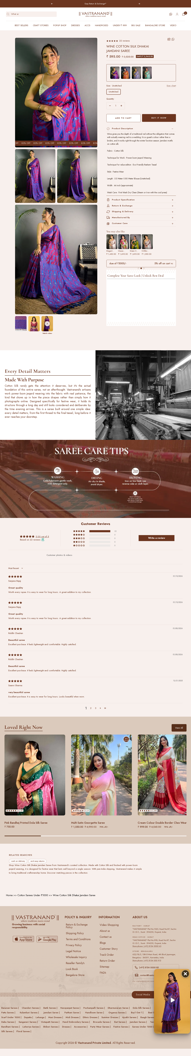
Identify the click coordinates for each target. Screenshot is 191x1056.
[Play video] (47, 323)
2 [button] (90, 708)
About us (105, 930)
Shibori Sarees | (51, 1026)
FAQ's (103, 972)
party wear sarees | (100, 1026)
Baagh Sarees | (148, 1017)
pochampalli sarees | (94, 1007)
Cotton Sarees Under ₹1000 (32, 895)
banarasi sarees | (10, 1007)
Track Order (107, 954)
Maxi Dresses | (55, 1017)
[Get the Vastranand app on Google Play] (47, 939)
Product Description (122, 128)
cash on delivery (18, 861)
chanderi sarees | (31, 1007)
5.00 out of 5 (42, 536)
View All (179, 727)
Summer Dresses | (110, 1017)
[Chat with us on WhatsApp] (170, 14)
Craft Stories (40, 25)
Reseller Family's (75, 963)
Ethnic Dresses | (91, 1017)
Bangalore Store (155, 25)
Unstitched (113, 91)
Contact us (106, 936)
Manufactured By (121, 217)
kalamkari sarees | (29, 1012)
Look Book (72, 969)
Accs (87, 25)
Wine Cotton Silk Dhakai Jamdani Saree (74, 895)
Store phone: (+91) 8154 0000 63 (147, 946)
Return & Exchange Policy (77, 925)
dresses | (66, 1026)
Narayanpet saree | (70, 1007)
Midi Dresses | (73, 1017)
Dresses (75, 25)
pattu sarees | (8, 1012)
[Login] (177, 14)
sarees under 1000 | (143, 1026)
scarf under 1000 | (11, 1017)
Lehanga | (41, 1017)
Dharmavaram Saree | (119, 1007)
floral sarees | (23, 1031)
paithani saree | (72, 1012)
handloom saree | (94, 1012)
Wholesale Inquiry (76, 957)
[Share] (169, 39)
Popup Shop (59, 25)
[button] (79, 531)
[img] (15, 576)
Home (9, 895)
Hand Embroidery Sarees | (76, 1022)
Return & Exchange (122, 205)
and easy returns (37, 861)
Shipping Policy (75, 933)
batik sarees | (50, 1007)
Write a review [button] (156, 538)
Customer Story (109, 948)
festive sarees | (121, 1026)
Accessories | (80, 1026)
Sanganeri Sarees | (28, 1022)
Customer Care (120, 223)
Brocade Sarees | (102, 1022)
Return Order (107, 960)
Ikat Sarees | (120, 1022)
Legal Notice (73, 951)
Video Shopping (109, 924)
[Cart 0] (183, 14)
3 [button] (95, 708)
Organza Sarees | (117, 1012)
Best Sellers (21, 25)
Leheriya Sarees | (31, 1026)
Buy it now (159, 117)
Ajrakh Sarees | (130, 1017)
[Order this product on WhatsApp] (173, 39)
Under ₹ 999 (120, 25)
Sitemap (104, 966)
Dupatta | (28, 1017)
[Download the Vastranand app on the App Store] (23, 939)
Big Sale (135, 25)
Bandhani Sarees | (10, 1026)
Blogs (103, 942)
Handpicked (101, 25)
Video (173, 25)
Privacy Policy (74, 945)
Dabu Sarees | (8, 1022)
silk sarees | (7, 1031)
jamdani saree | (52, 1012)
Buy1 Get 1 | (137, 1012)
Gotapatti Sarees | (50, 1022)
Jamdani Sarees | (138, 1022)
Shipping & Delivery (122, 211)
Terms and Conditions (78, 939)
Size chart (171, 85)
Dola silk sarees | (142, 1007)
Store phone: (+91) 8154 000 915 (147, 960)
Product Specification (123, 199)
